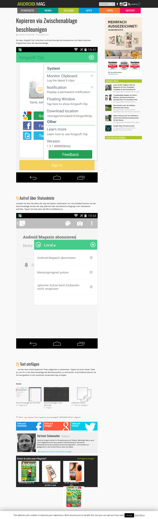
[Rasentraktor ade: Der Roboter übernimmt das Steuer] (108, 111)
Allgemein (77, 417)
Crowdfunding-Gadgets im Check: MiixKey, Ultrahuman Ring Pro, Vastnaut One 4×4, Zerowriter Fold (125, 97)
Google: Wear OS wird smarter (124, 126)
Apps (89, 10)
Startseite (27, 10)
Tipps (109, 10)
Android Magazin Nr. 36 (26, 482)
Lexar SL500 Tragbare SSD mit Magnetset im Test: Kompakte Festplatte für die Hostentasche (124, 87)
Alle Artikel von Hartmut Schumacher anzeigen (55, 451)
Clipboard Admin (78, 403)
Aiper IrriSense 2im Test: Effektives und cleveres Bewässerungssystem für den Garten (126, 118)
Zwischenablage (52, 417)
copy (25, 417)
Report (130, 10)
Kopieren (31, 417)
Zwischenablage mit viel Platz (28, 403)
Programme (42, 417)
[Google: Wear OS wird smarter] (108, 131)
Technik (68, 10)
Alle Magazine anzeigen (85, 458)
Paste (36, 417)
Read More (140, 515)
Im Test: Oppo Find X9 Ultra (71, 483)
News (48, 10)
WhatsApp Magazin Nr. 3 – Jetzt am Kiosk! (71, 509)
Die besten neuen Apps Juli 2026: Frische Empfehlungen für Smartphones (50, 486)
